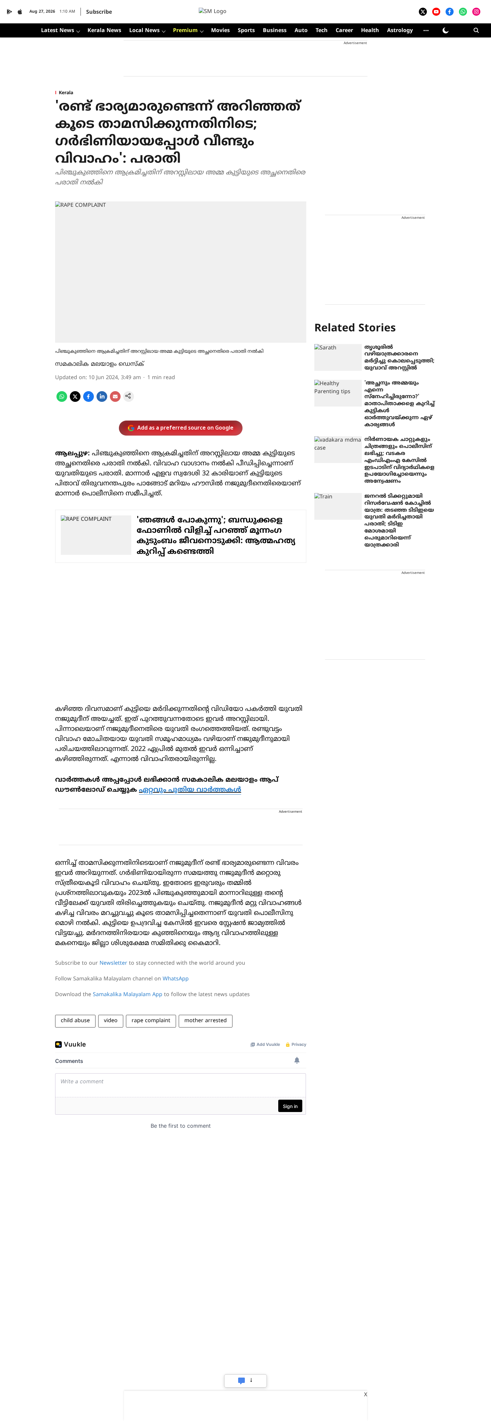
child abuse (75, 1020)
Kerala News (104, 30)
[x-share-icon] (75, 400)
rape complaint (151, 1020)
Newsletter (113, 963)
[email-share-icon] (115, 400)
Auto (301, 30)
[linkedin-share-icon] (102, 400)
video (111, 1020)
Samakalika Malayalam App (127, 994)
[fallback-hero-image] (338, 357)
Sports (246, 30)
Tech (322, 30)
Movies (220, 30)
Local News (144, 30)
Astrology (400, 30)
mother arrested (205, 1020)
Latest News (57, 30)
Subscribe (99, 12)
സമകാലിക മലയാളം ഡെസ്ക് (99, 364)
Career (344, 30)
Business (275, 30)
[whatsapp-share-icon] (61, 400)
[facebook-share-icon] (88, 400)
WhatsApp (176, 979)
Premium (185, 30)
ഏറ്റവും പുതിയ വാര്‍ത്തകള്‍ (190, 790)
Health (370, 30)
